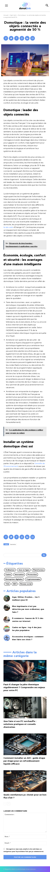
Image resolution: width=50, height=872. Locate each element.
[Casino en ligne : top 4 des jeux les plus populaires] (6, 629)
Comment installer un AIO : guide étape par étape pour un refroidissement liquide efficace (24, 761)
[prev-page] (4, 803)
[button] (46, 5)
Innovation (13, 544)
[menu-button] (6, 5)
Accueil (5, 15)
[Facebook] (5, 38)
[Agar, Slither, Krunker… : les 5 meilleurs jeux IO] (6, 598)
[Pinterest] (16, 38)
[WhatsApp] (22, 38)
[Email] (32, 38)
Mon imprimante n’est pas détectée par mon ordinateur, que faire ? (28, 609)
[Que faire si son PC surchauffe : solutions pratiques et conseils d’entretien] (25, 707)
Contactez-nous (42, 869)
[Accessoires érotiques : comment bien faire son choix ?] (6, 638)
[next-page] (8, 803)
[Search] (44, 555)
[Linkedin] (27, 38)
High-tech (13, 15)
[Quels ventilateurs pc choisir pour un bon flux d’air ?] (25, 781)
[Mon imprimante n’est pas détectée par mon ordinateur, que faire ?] (6, 607)
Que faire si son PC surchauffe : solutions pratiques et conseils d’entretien (19, 724)
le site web (8, 227)
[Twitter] (11, 38)
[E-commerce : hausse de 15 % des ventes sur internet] (6, 619)
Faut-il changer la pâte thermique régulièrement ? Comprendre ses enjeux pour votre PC (24, 687)
